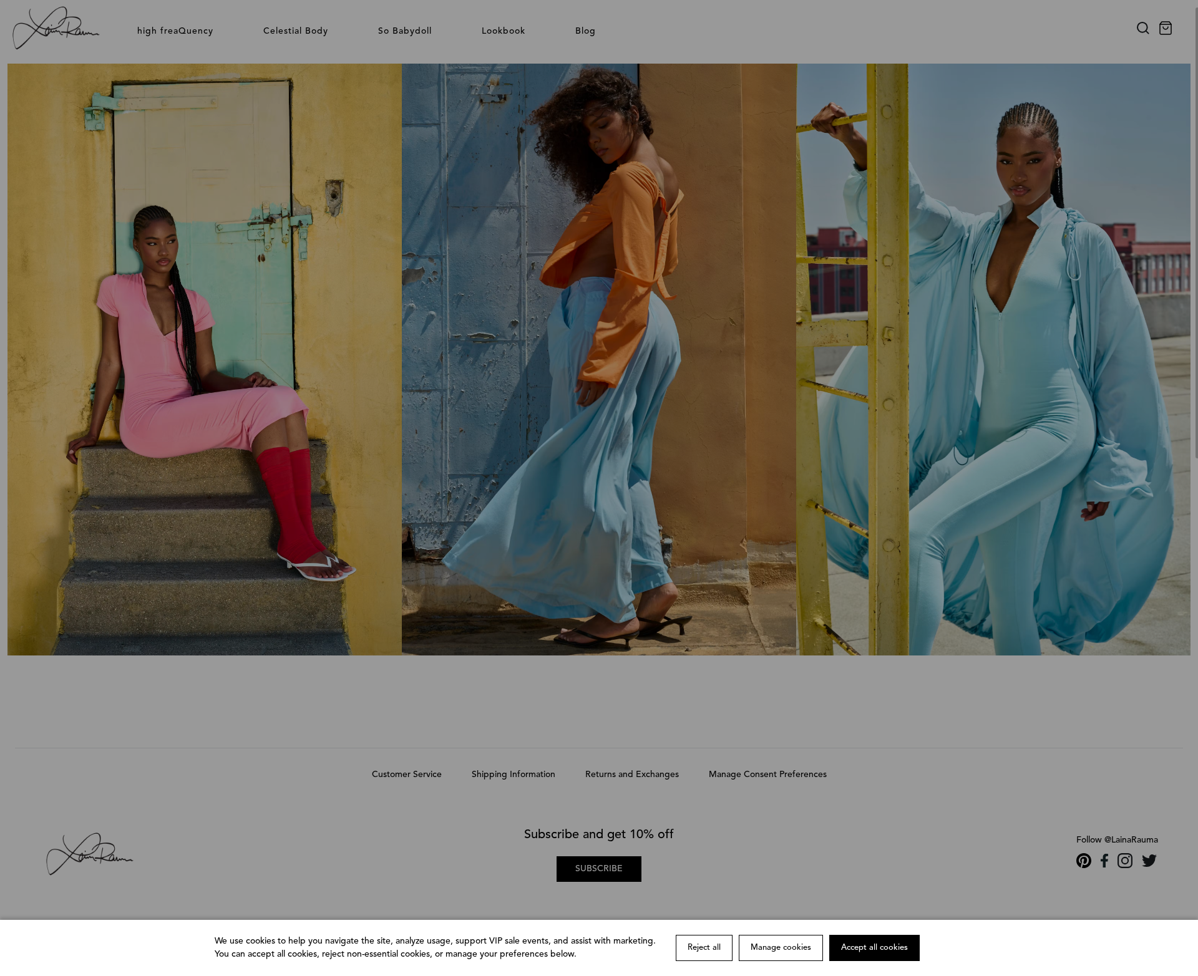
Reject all (704, 948)
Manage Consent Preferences (768, 774)
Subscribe (599, 868)
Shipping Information (513, 774)
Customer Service (407, 774)
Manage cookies (781, 948)
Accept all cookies (874, 948)
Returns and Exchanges (632, 774)
